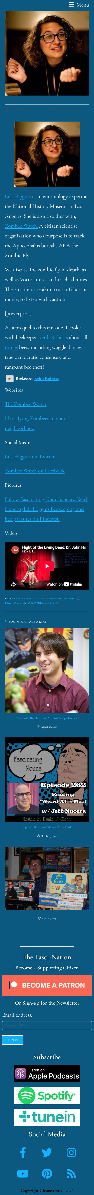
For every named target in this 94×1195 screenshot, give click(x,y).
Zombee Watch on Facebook (35, 470)
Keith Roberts (53, 337)
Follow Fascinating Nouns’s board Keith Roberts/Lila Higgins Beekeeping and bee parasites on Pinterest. (46, 509)
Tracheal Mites (15, 602)
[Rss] (71, 1173)
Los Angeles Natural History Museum (53, 598)
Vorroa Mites (35, 602)
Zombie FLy (52, 602)
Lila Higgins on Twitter (30, 456)
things (11, 347)
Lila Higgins (18, 196)
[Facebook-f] (22, 1152)
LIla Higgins (20, 598)
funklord (16, 110)
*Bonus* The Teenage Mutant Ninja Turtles (47, 718)
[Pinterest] (47, 1173)
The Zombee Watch (25, 404)
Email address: (17, 1015)
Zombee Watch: (21, 226)
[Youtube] (22, 1173)
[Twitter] (47, 1152)
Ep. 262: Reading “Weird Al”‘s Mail (47, 827)
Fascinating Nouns (72, 110)
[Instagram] (71, 1152)
